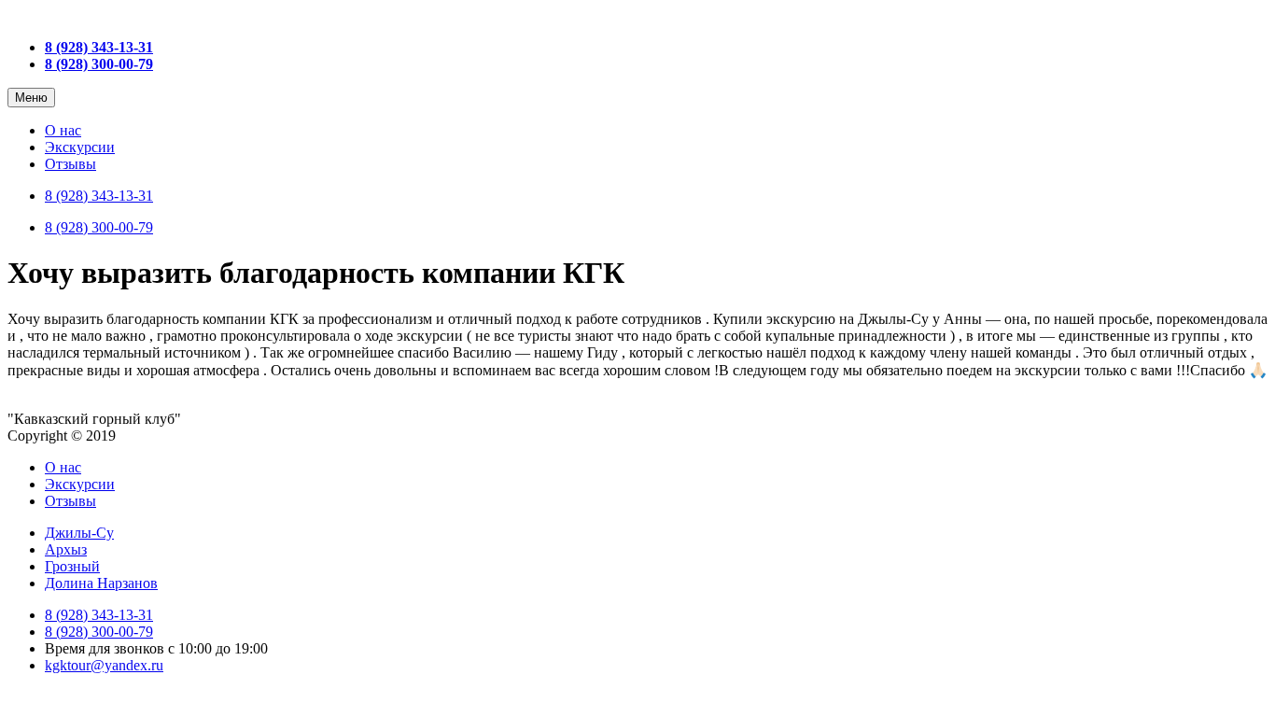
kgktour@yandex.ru (104, 665)
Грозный (72, 566)
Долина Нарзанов (101, 583)
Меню (31, 98)
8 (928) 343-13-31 (99, 196)
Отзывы (70, 164)
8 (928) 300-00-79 (99, 227)
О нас (63, 130)
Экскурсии (80, 147)
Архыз (66, 549)
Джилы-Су (79, 533)
